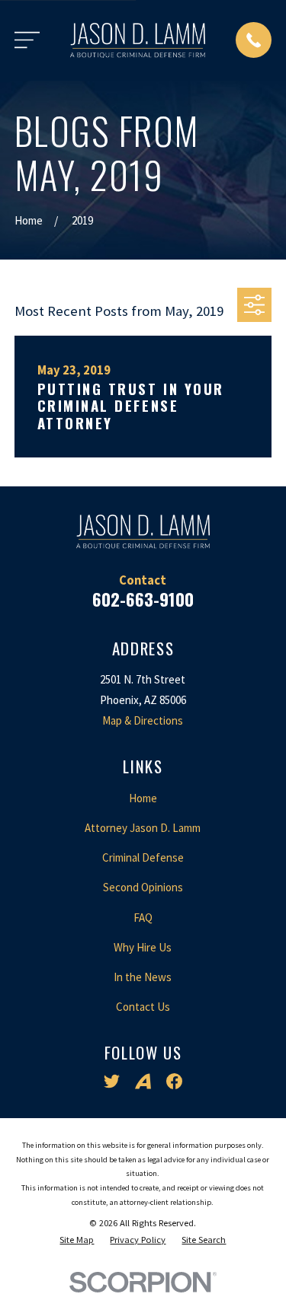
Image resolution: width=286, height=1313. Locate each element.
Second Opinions (143, 887)
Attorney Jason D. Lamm (143, 828)
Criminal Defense (143, 857)
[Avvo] (143, 1081)
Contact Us (143, 1006)
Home (143, 798)
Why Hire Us (143, 947)
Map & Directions (142, 720)
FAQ (143, 917)
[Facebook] (174, 1081)
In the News (143, 977)
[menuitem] (76, 1240)
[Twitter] (112, 1081)
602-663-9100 (143, 599)
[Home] (138, 40)
